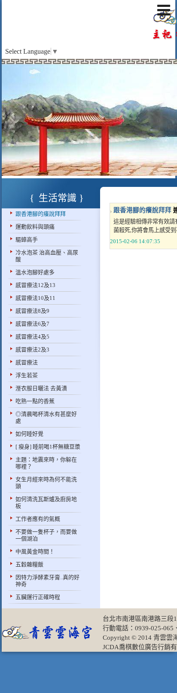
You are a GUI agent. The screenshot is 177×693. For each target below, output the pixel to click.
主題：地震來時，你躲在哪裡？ (46, 463)
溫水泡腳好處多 (35, 272)
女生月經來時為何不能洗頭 (46, 482)
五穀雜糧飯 (29, 564)
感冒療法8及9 (32, 311)
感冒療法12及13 (35, 285)
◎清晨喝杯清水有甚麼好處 (46, 417)
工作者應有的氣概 (37, 519)
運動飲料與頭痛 (35, 226)
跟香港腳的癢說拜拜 (40, 214)
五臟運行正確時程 (37, 597)
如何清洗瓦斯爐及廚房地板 (46, 502)
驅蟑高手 (26, 239)
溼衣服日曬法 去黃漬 (41, 388)
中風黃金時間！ (35, 551)
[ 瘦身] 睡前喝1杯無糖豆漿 (47, 446)
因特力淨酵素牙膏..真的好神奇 (47, 580)
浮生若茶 (26, 375)
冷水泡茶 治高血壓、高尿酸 (46, 256)
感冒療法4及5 (32, 336)
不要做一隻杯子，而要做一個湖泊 (46, 535)
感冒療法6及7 (32, 324)
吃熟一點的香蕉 (35, 401)
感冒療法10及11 (35, 298)
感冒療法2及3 (32, 349)
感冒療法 (26, 362)
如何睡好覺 (29, 433)
